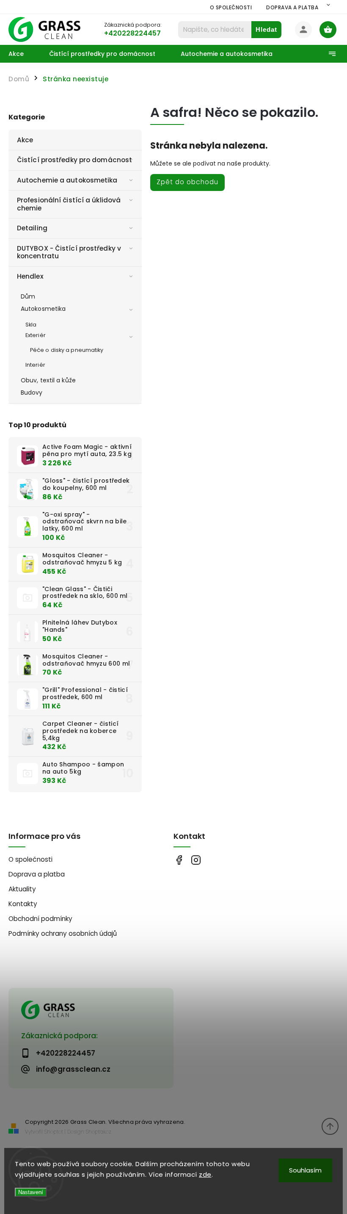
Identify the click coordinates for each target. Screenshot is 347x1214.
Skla (30, 324)
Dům (28, 296)
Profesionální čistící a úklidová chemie (69, 204)
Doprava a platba (292, 7)
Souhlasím (305, 1170)
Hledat (266, 29)
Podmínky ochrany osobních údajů (62, 933)
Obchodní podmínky (40, 918)
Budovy (32, 392)
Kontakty (22, 903)
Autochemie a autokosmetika (67, 180)
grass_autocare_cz (195, 860)
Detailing (32, 228)
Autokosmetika (43, 308)
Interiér (35, 364)
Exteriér (35, 335)
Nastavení (30, 1192)
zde (205, 1174)
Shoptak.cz (98, 1131)
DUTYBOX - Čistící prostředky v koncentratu (69, 252)
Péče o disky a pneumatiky (67, 350)
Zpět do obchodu (187, 181)
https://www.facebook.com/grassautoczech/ (179, 860)
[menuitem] (22, 54)
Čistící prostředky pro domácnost (74, 159)
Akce (25, 140)
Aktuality (22, 889)
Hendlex (30, 276)
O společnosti (231, 7)
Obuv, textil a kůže (48, 380)
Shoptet (53, 1131)
